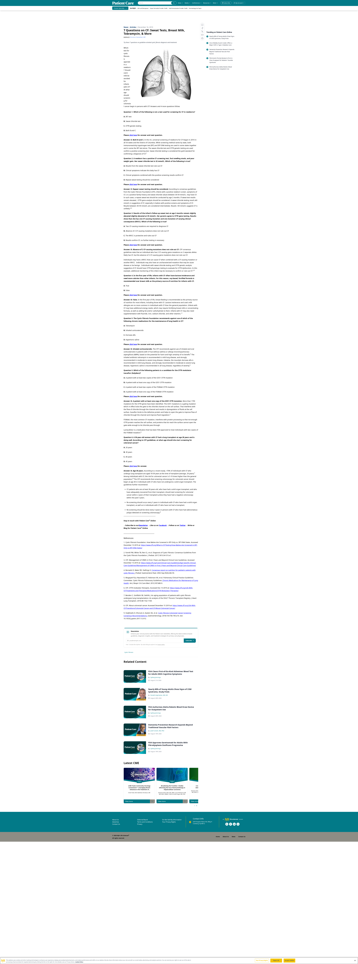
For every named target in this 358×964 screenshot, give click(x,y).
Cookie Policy (79, 962)
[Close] (355, 960)
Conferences (196, 3)
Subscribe (189, 640)
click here (133, 135)
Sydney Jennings (155, 677)
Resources (206, 3)
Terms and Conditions (145, 822)
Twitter (183, 525)
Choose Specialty (119, 8)
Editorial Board (142, 820)
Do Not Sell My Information (172, 820)
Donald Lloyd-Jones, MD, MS (159, 695)
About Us (115, 820)
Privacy (139, 824)
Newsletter (143, 525)
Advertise (115, 822)
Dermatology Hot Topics (195, 8)
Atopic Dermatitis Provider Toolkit (158, 8)
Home (218, 836)
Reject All (276, 960)
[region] (179, 960)
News (179, 3)
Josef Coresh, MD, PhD (157, 731)
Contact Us (116, 824)
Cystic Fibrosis (128, 652)
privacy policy (161, 644)
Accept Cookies (289, 960)
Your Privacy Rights (169, 822)
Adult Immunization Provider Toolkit (178, 8)
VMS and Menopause (142, 8)
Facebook (163, 525)
